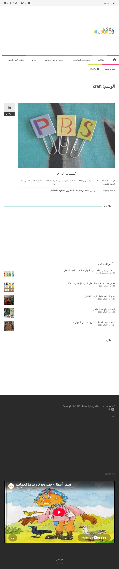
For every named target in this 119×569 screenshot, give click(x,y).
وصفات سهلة (110, 69)
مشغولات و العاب (16, 60)
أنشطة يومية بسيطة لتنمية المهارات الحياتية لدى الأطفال (89, 270)
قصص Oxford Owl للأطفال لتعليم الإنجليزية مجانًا (91, 283)
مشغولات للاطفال (57, 191)
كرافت (81, 191)
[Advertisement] (47, 30)
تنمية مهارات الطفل (81, 60)
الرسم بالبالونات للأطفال (104, 309)
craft (87, 191)
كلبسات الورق (66, 173)
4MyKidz (59, 563)
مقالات (101, 60)
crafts (112, 191)
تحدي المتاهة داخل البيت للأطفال (100, 296)
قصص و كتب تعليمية (54, 60)
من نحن (106, 3)
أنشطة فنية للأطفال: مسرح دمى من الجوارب (94, 322)
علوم (34, 60)
